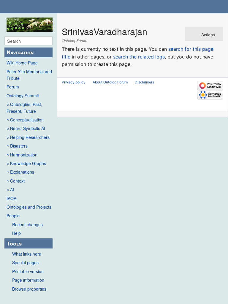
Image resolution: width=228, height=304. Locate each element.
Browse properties (29, 289)
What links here (26, 254)
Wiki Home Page (22, 63)
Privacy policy (74, 82)
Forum (13, 87)
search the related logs (139, 57)
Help (16, 233)
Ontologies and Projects (29, 207)
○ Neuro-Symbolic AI (26, 128)
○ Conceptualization (25, 120)
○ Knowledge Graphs (26, 163)
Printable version (28, 271)
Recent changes (27, 224)
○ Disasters (17, 146)
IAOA (11, 198)
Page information (28, 280)
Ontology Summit (23, 96)
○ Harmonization (22, 155)
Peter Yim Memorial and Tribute (29, 75)
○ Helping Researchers (28, 137)
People (13, 215)
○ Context (16, 181)
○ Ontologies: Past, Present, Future (24, 107)
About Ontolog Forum (110, 82)
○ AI (10, 189)
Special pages (25, 262)
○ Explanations (20, 172)
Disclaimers (144, 82)
